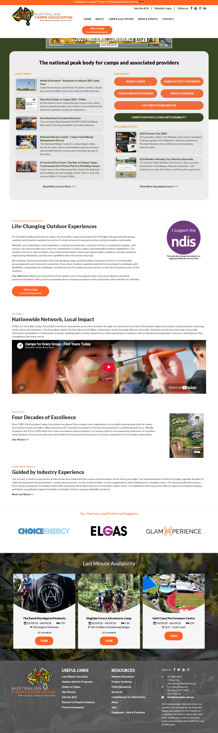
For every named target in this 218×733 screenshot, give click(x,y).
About (99, 19)
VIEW (44, 640)
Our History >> (20, 439)
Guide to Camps (71, 686)
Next (203, 531)
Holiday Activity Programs (77, 681)
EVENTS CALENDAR (182, 93)
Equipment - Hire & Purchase (128, 712)
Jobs (114, 707)
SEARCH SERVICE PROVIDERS (135, 93)
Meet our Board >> (23, 494)
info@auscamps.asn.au (180, 697)
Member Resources (123, 676)
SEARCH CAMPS (135, 81)
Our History (69, 692)
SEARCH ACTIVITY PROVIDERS (182, 81)
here (141, 1)
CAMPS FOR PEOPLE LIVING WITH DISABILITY (159, 117)
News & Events (148, 19)
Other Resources (121, 686)
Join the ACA (141, 8)
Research (117, 692)
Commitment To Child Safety (129, 697)
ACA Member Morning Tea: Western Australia (166, 159)
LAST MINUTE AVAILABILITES (159, 105)
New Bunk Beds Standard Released (60, 118)
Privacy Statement (73, 707)
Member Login (163, 8)
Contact (168, 19)
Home (87, 19)
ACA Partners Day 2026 (153, 133)
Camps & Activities (121, 19)
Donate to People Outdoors (78, 702)
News (115, 702)
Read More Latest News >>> (59, 186)
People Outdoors (122, 681)
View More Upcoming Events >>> (159, 186)
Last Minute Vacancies (75, 676)
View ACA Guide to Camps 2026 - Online (63, 99)
